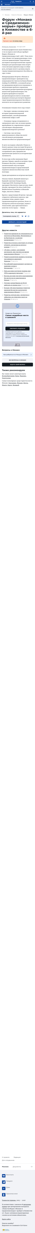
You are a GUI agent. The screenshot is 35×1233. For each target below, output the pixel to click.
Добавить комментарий (17, 222)
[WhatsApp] (28, 216)
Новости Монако (16, 15)
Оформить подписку (17, 328)
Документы (17, 1166)
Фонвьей (16, 385)
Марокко (23, 376)
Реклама (5, 1166)
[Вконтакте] (22, 216)
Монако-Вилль (22, 383)
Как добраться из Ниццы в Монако (15, 354)
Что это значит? (6, 9)
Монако (7, 15)
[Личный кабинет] (33, 1)
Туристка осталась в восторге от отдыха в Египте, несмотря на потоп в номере (18, 245)
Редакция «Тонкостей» (9, 46)
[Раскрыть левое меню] (1, 1)
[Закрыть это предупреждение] (33, 8)
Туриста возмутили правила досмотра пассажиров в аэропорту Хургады (18, 259)
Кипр (17, 376)
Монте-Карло (7, 385)
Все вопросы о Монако (17, 360)
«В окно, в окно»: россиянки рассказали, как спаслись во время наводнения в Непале (16, 252)
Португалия (6, 378)
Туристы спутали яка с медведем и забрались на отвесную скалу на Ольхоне (16, 297)
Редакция (17, 1157)
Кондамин (12, 383)
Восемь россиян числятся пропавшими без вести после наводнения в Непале (18, 278)
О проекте (5, 1157)
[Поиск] (30, 1)
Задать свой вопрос (17, 364)
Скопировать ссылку (9, 216)
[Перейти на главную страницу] (16, 1)
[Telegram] (25, 216)
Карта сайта (6, 1219)
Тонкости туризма (3, 15)
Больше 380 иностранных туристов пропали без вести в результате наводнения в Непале (17, 290)
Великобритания (8, 376)
